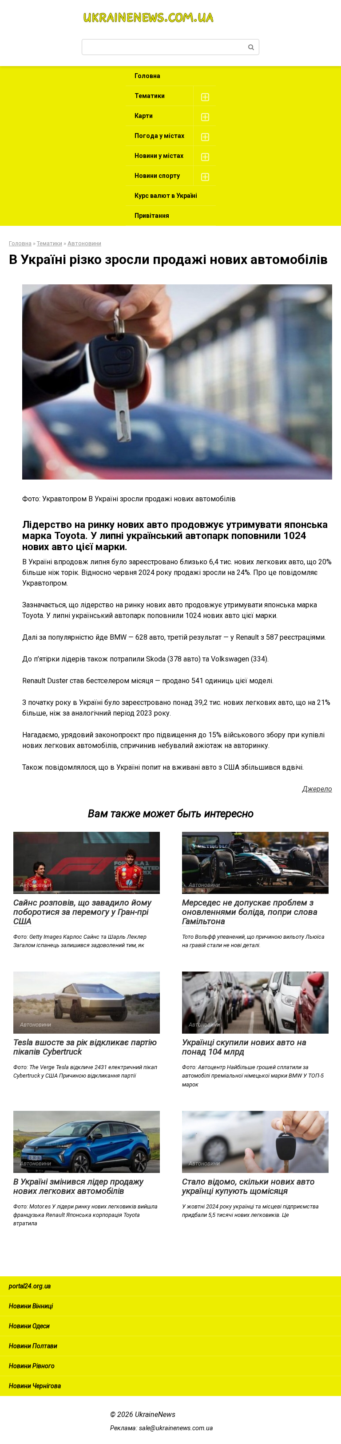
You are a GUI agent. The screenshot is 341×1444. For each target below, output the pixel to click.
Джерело (317, 789)
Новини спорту (157, 175)
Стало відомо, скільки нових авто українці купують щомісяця (248, 1186)
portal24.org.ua (30, 1286)
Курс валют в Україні (166, 195)
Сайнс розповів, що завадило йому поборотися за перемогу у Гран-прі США (82, 911)
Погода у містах (159, 135)
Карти (144, 115)
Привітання (152, 215)
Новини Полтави (33, 1346)
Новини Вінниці (31, 1306)
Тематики (150, 95)
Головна (147, 75)
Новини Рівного (32, 1365)
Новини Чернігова (35, 1385)
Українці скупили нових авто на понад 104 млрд (244, 1047)
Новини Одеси (29, 1326)
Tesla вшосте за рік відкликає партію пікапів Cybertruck (85, 1047)
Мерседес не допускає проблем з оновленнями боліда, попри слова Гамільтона (249, 911)
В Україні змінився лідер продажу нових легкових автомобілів (78, 1186)
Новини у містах (159, 155)
